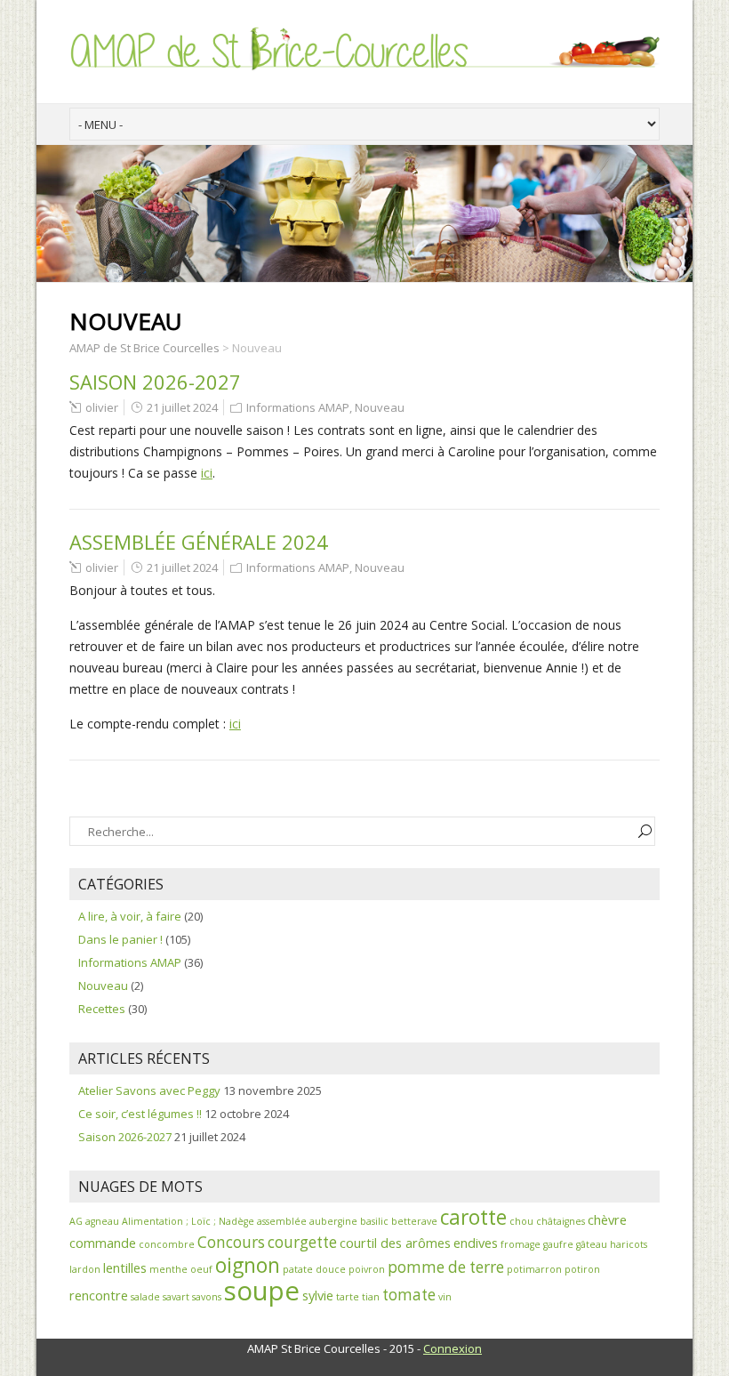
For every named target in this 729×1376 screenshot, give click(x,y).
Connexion (452, 1348)
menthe (168, 1269)
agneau (102, 1221)
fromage (521, 1244)
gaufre (558, 1244)
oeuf (201, 1269)
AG (76, 1221)
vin (445, 1297)
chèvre (607, 1219)
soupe (262, 1290)
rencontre (98, 1295)
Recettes (101, 1009)
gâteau (591, 1244)
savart (176, 1297)
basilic (374, 1221)
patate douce (314, 1269)
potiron (582, 1269)
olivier (101, 407)
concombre (167, 1244)
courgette (302, 1242)
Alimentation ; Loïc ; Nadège (188, 1221)
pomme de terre (446, 1267)
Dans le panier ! (120, 939)
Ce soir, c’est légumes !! (140, 1114)
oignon (247, 1265)
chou (521, 1221)
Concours (231, 1242)
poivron (366, 1269)
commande (102, 1242)
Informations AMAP (297, 407)
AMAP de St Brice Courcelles (144, 348)
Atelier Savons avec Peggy (149, 1090)
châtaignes (560, 1221)
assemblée (282, 1221)
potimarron (534, 1269)
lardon (84, 1269)
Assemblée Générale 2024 (198, 541)
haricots (628, 1244)
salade (145, 1297)
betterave (414, 1221)
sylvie (317, 1295)
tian (371, 1297)
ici (206, 472)
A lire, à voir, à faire (129, 916)
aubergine (333, 1221)
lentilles (125, 1267)
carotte (473, 1217)
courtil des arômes (395, 1242)
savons (206, 1297)
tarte (347, 1297)
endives (475, 1242)
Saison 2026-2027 (155, 381)
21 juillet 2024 (182, 407)
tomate (409, 1294)
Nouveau (380, 407)
